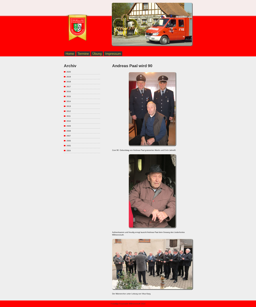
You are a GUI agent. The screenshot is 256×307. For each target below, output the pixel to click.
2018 (69, 82)
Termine (83, 53)
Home (70, 53)
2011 (69, 116)
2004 (69, 151)
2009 (69, 126)
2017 (69, 87)
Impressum (113, 53)
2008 (69, 131)
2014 (69, 101)
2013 (69, 106)
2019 (69, 77)
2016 (69, 91)
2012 (69, 111)
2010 (69, 121)
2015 (69, 96)
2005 (69, 146)
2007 (69, 136)
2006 (69, 141)
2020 (69, 72)
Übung (97, 53)
